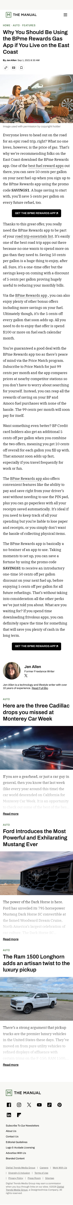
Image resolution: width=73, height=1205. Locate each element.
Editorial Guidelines (16, 1142)
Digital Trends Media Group (20, 1167)
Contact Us (12, 1136)
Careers (44, 1167)
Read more (10, 813)
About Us (11, 1131)
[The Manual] (21, 14)
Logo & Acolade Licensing (20, 1147)
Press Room (34, 1178)
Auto (6, 699)
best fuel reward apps (46, 166)
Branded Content (15, 1158)
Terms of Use (41, 1173)
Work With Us (60, 1167)
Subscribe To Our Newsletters (22, 1125)
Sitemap (49, 1178)
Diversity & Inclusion (19, 1173)
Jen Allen (11, 60)
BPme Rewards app (31, 295)
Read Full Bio (40, 688)
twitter (25, 675)
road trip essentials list (34, 236)
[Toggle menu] (65, 14)
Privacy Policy (15, 1178)
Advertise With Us (16, 1153)
